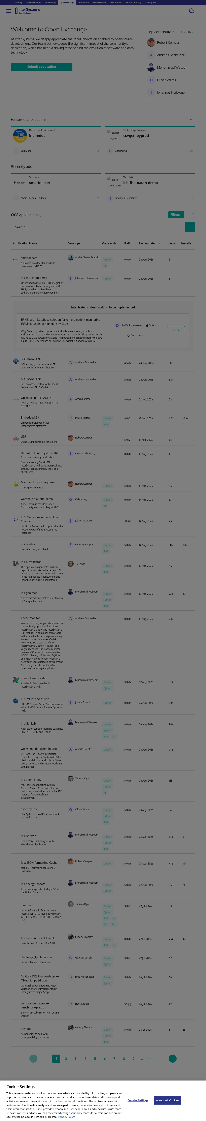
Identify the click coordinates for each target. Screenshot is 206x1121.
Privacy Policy (66, 1116)
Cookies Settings (138, 1100)
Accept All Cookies (167, 1100)
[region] (103, 1100)
